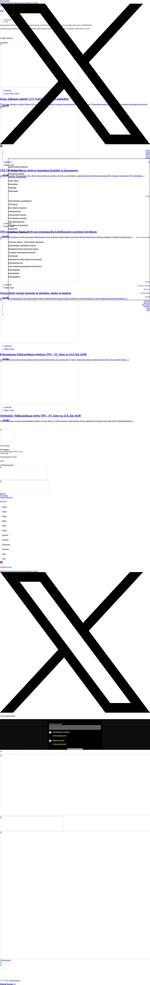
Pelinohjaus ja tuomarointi (18, 225)
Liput (148, 310)
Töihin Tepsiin (13, 181)
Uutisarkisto (13, 184)
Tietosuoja (12, 188)
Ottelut (148, 152)
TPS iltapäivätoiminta (16, 222)
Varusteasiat (13, 256)
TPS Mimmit (13, 204)
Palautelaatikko (14, 277)
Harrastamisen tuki (15, 263)
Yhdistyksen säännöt (16, 174)
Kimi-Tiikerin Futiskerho (17, 208)
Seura (148, 308)
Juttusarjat (147, 303)
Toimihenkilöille (14, 270)
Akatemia (147, 301)
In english (147, 296)
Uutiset (147, 150)
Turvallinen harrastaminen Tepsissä (21, 252)
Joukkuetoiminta (14, 211)
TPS (149, 162)
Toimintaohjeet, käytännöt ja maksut (22, 245)
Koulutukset (12, 229)
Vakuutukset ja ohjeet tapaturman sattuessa (25, 259)
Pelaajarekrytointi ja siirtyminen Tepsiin (23, 249)
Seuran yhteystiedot (145, 293)
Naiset (148, 156)
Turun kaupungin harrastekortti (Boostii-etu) (25, 266)
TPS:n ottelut (147, 289)
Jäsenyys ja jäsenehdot (17, 177)
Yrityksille (146, 306)
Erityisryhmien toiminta (17, 215)
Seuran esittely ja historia (18, 167)
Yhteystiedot (13, 191)
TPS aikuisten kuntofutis (17, 218)
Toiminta (148, 196)
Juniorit (147, 157)
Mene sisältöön (5, 1)
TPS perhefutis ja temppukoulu (20, 201)
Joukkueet (147, 281)
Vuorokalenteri (13, 273)
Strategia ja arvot (14, 170)
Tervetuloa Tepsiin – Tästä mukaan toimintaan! (26, 242)
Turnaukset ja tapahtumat (18, 232)
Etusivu (4, 507)
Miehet (148, 154)
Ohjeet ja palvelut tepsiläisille (143, 237)
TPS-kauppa (146, 305)
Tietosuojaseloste (14, 980)
